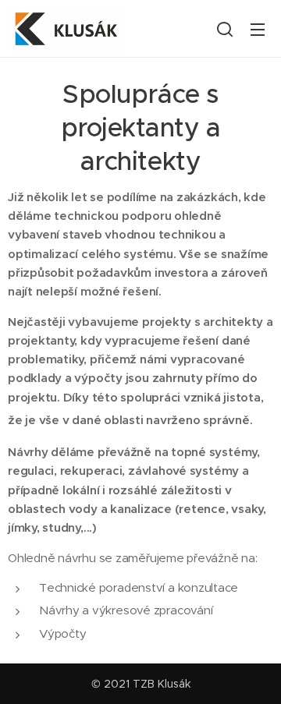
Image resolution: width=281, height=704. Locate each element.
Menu (257, 28)
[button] (225, 28)
